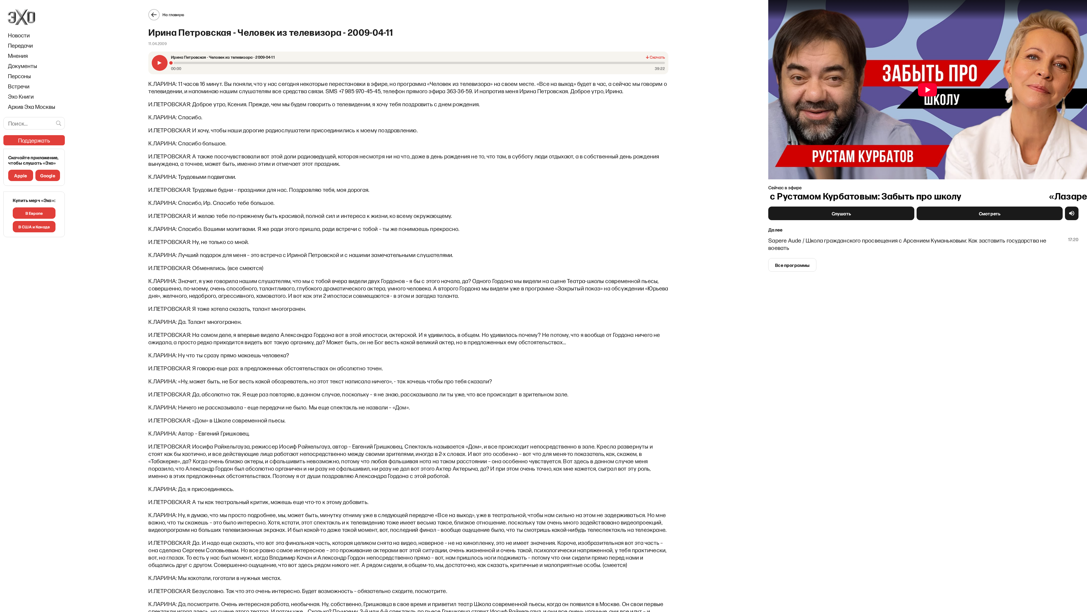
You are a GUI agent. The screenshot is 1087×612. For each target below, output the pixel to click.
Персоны (19, 76)
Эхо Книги (21, 96)
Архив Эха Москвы (31, 106)
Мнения (18, 55)
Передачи (20, 45)
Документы (22, 65)
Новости (19, 35)
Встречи (18, 86)
